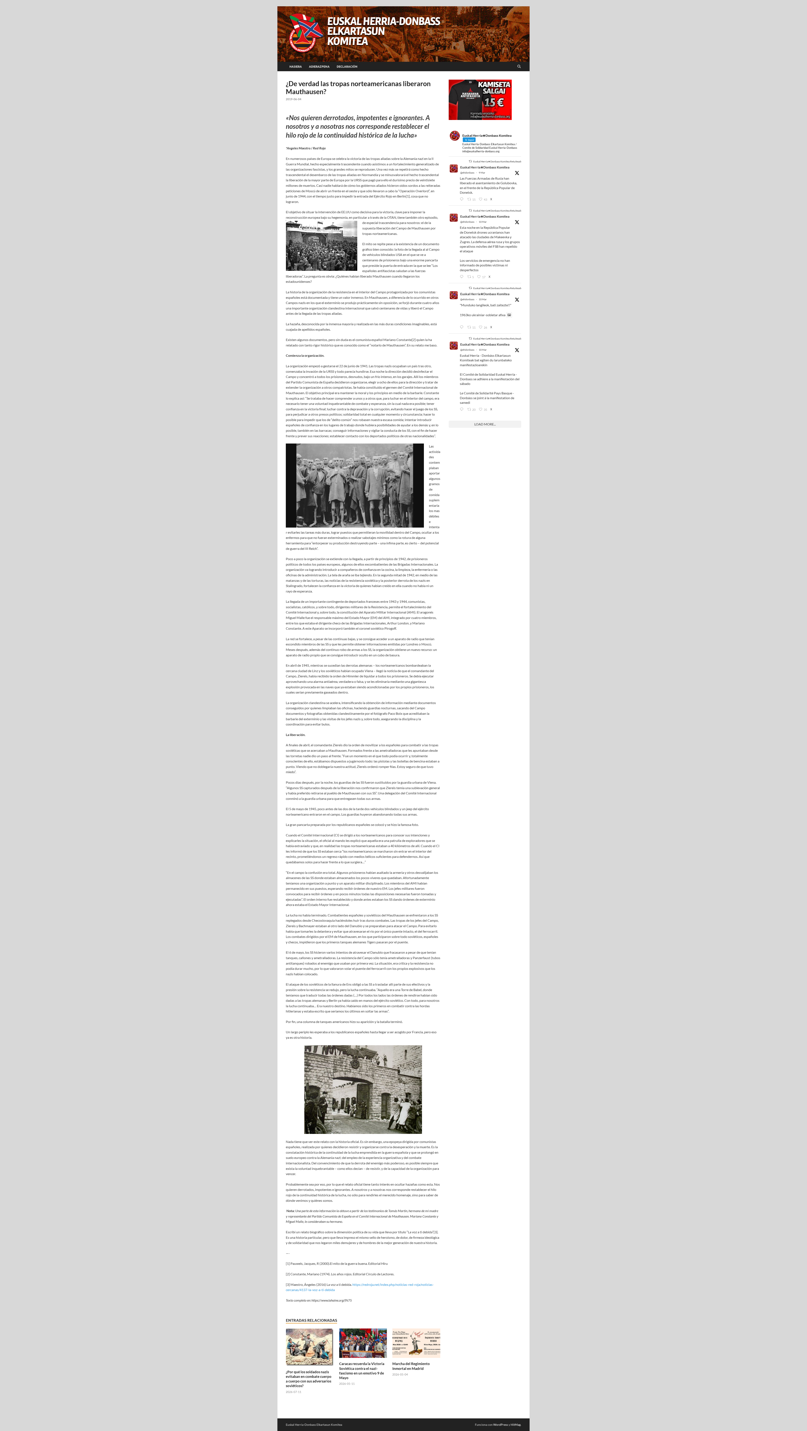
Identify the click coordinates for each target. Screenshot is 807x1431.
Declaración (347, 66)
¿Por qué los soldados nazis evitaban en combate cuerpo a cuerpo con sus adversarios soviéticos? (308, 1379)
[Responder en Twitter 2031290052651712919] (462, 327)
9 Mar (482, 172)
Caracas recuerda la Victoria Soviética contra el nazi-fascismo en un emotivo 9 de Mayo (361, 1370)
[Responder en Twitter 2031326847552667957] (462, 409)
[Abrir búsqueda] (519, 66)
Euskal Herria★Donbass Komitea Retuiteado (497, 161)
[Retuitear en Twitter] (470, 161)
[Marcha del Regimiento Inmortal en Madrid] (416, 1345)
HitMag (516, 1424)
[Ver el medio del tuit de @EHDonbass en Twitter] (509, 315)
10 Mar (483, 221)
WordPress (500, 1424)
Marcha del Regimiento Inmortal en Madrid (411, 1365)
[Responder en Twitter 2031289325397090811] (462, 277)
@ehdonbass (467, 172)
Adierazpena (319, 66)
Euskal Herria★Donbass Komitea (484, 167)
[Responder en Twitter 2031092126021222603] (462, 199)
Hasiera (295, 66)
